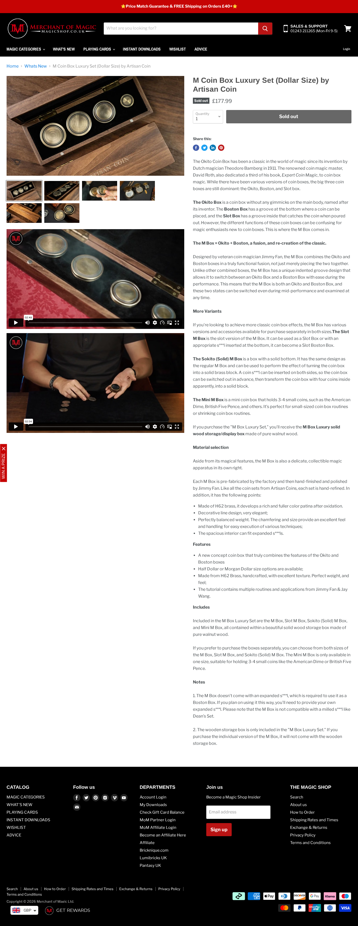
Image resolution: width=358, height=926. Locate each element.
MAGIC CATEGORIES (24, 49)
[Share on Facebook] (196, 148)
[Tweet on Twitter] (204, 148)
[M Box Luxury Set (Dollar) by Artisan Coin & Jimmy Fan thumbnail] (24, 190)
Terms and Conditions (310, 842)
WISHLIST (177, 49)
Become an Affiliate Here (163, 835)
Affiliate (147, 842)
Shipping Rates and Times (314, 820)
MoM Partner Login (158, 820)
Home (13, 66)
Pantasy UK (150, 865)
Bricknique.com (154, 850)
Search (296, 797)
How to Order (302, 812)
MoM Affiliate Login (158, 827)
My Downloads (153, 804)
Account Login (153, 797)
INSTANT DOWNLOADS (142, 49)
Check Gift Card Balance (162, 812)
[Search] (265, 29)
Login (346, 49)
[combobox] (181, 29)
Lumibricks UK (153, 858)
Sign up (218, 829)
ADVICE (200, 49)
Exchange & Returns (308, 827)
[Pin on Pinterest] (221, 148)
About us (298, 804)
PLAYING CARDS (97, 49)
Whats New (35, 66)
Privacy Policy (303, 835)
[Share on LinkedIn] (213, 148)
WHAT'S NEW (64, 49)
